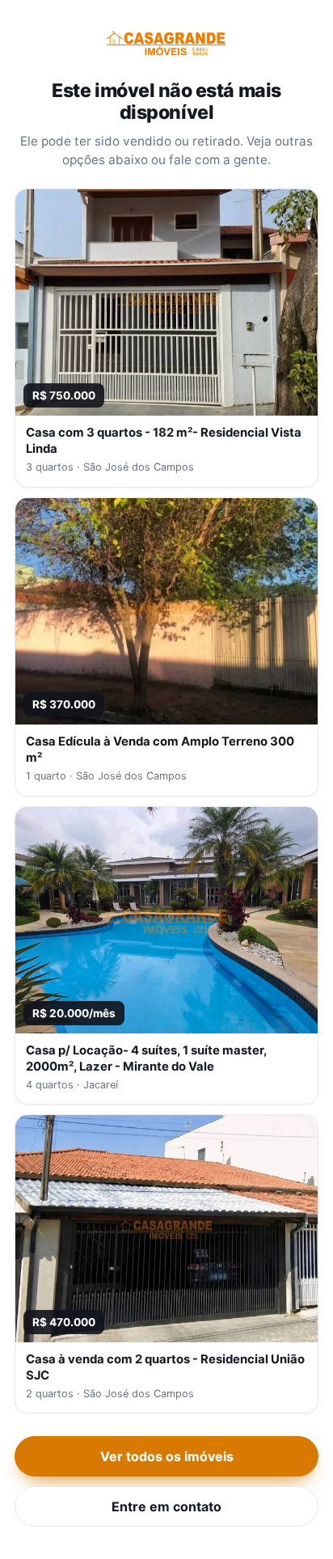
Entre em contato (166, 1506)
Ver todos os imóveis (167, 1456)
